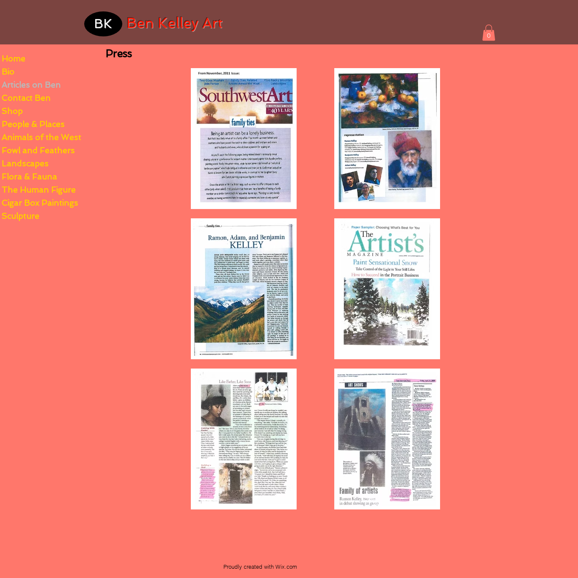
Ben (140, 23)
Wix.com (286, 566)
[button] (488, 33)
